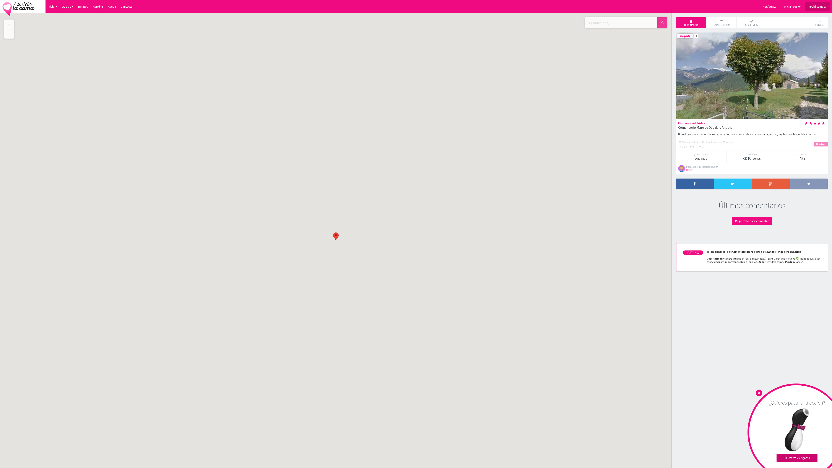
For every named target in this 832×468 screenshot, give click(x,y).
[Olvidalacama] (18, 6)
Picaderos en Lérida (690, 123)
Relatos (83, 6)
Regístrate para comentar (752, 221)
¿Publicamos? (817, 6)
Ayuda (112, 6)
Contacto (127, 6)
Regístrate (770, 6)
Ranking (98, 6)
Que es (66, 6)
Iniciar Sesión (792, 6)
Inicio (51, 6)
